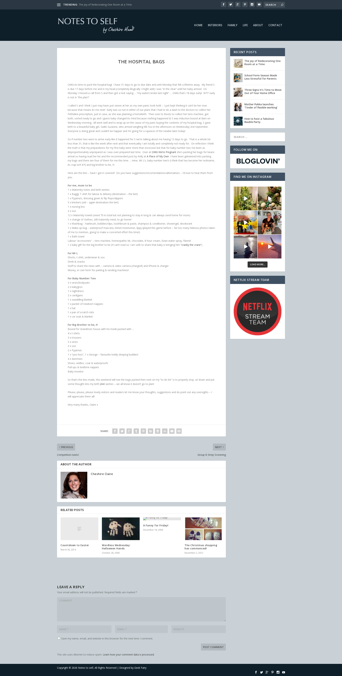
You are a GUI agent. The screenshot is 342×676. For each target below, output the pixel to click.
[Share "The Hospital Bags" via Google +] (129, 431)
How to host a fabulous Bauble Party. (259, 120)
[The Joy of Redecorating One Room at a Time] (238, 63)
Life (245, 25)
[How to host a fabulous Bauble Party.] (238, 121)
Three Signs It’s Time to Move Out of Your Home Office (262, 91)
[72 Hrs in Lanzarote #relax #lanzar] (269, 246)
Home (198, 25)
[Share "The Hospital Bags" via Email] (171, 431)
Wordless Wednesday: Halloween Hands (116, 546)
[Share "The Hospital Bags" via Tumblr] (136, 431)
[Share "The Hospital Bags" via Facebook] (114, 431)
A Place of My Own (158, 156)
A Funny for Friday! (156, 525)
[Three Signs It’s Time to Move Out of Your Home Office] (238, 92)
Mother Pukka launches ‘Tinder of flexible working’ (261, 106)
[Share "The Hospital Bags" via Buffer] (157, 431)
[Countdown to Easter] (79, 528)
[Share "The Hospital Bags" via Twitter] (122, 431)
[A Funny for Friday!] (162, 518)
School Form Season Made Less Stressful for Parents (260, 77)
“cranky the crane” (191, 244)
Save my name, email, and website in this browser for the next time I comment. (107, 638)
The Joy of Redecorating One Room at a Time (262, 62)
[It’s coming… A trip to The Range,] (269, 198)
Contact (275, 25)
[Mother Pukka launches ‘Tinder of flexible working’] (238, 106)
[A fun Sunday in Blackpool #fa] (245, 222)
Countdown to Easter (75, 545)
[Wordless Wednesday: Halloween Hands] (121, 528)
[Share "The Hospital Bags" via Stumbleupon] (164, 431)
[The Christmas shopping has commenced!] (203, 528)
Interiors (215, 25)
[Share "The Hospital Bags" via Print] (179, 431)
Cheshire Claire (102, 474)
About (258, 25)
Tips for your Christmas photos (97, 4)
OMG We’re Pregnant (164, 152)
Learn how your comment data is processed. (128, 654)
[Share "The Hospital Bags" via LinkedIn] (150, 431)
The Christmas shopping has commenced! (201, 546)
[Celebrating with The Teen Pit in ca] (269, 222)
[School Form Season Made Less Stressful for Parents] (238, 77)
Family (232, 25)
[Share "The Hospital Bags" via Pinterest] (143, 431)
